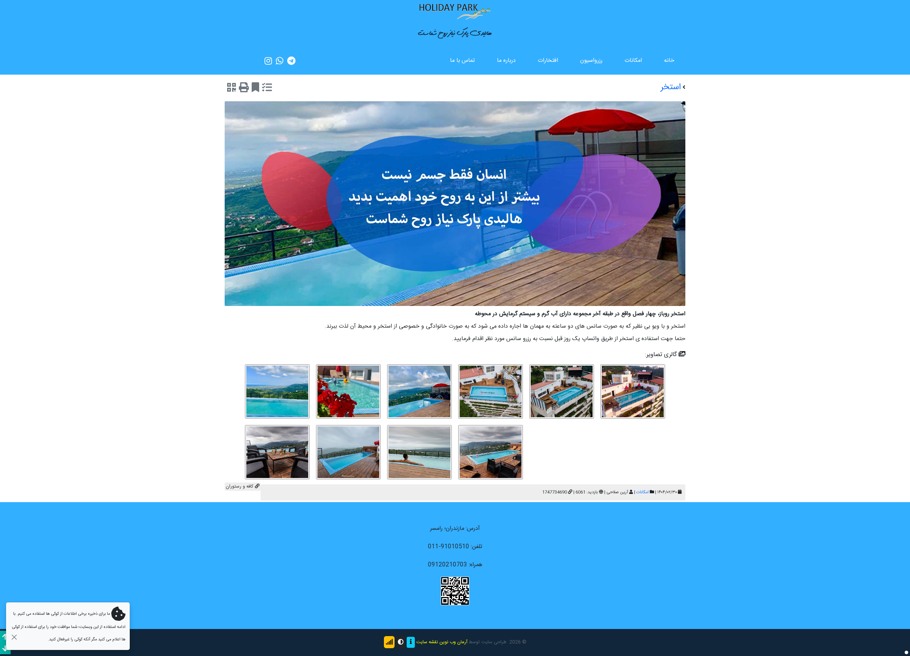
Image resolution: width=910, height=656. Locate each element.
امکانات (633, 60)
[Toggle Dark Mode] (400, 642)
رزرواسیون (591, 60)
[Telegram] (291, 61)
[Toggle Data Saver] (389, 642)
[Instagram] (268, 61)
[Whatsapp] (279, 61)
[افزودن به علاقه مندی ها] (255, 89)
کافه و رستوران (240, 486)
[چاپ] (244, 89)
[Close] (14, 637)
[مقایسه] (267, 89)
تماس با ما (462, 60)
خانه (669, 60)
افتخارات (548, 60)
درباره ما (506, 60)
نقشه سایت (427, 642)
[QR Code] (231, 89)
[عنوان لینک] (455, 11)
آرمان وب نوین (453, 642)
